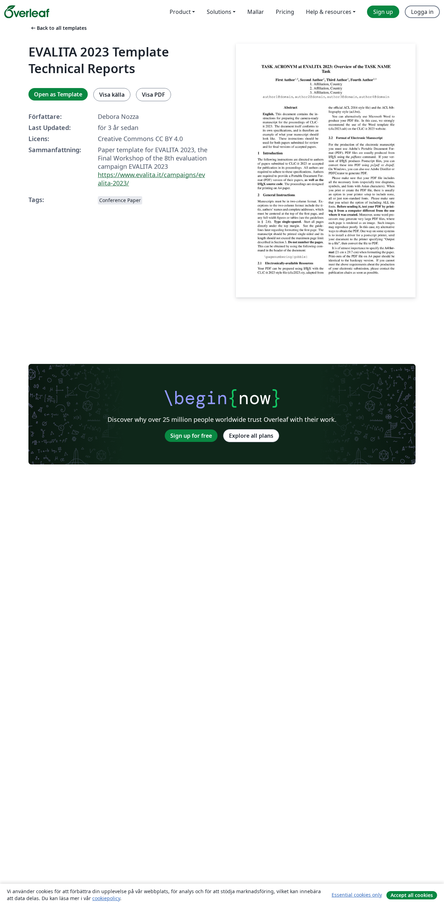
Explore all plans (251, 435)
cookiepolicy (106, 898)
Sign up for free (191, 435)
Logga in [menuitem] (422, 12)
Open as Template (58, 94)
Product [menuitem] (180, 12)
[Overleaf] (26, 12)
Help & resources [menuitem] (328, 12)
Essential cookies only (357, 894)
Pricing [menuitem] (285, 12)
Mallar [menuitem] (255, 12)
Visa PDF (153, 94)
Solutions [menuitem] (219, 12)
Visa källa (112, 94)
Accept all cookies (412, 895)
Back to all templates (58, 28)
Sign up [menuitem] (383, 12)
